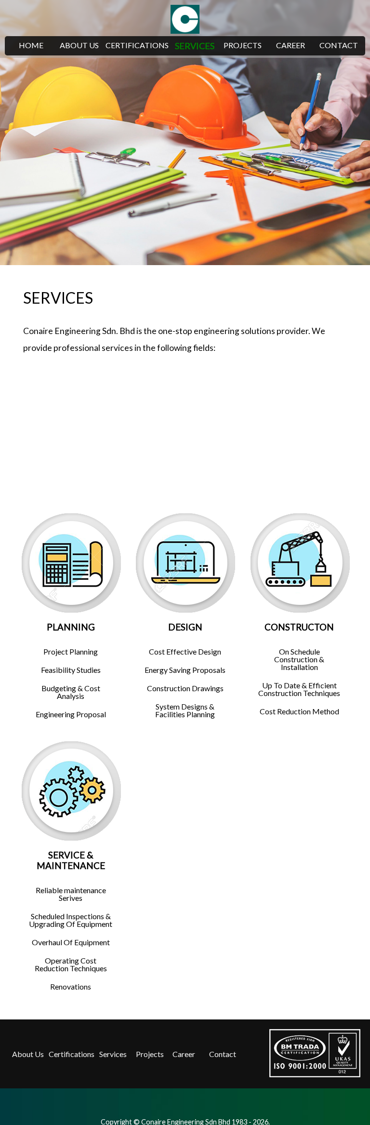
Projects (150, 1053)
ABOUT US (79, 45)
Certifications (71, 1053)
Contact (222, 1053)
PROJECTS (243, 45)
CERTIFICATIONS (137, 45)
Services (113, 1053)
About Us (28, 1053)
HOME (31, 45)
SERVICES (194, 45)
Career (183, 1053)
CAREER (290, 45)
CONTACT (338, 45)
